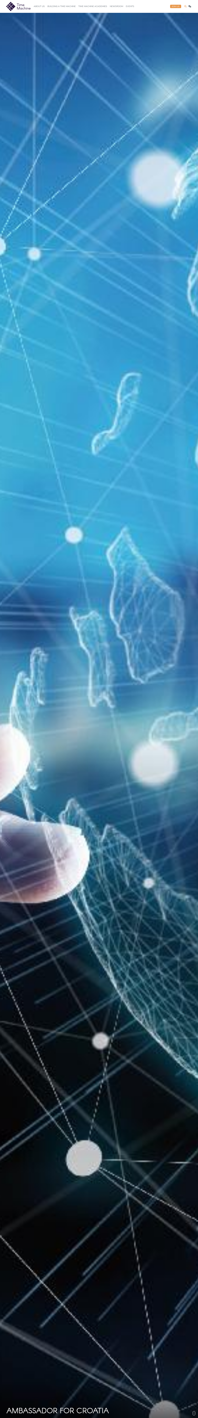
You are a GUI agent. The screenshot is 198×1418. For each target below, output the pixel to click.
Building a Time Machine (61, 6)
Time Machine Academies (92, 6)
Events (130, 6)
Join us (176, 6)
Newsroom (116, 6)
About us (39, 6)
